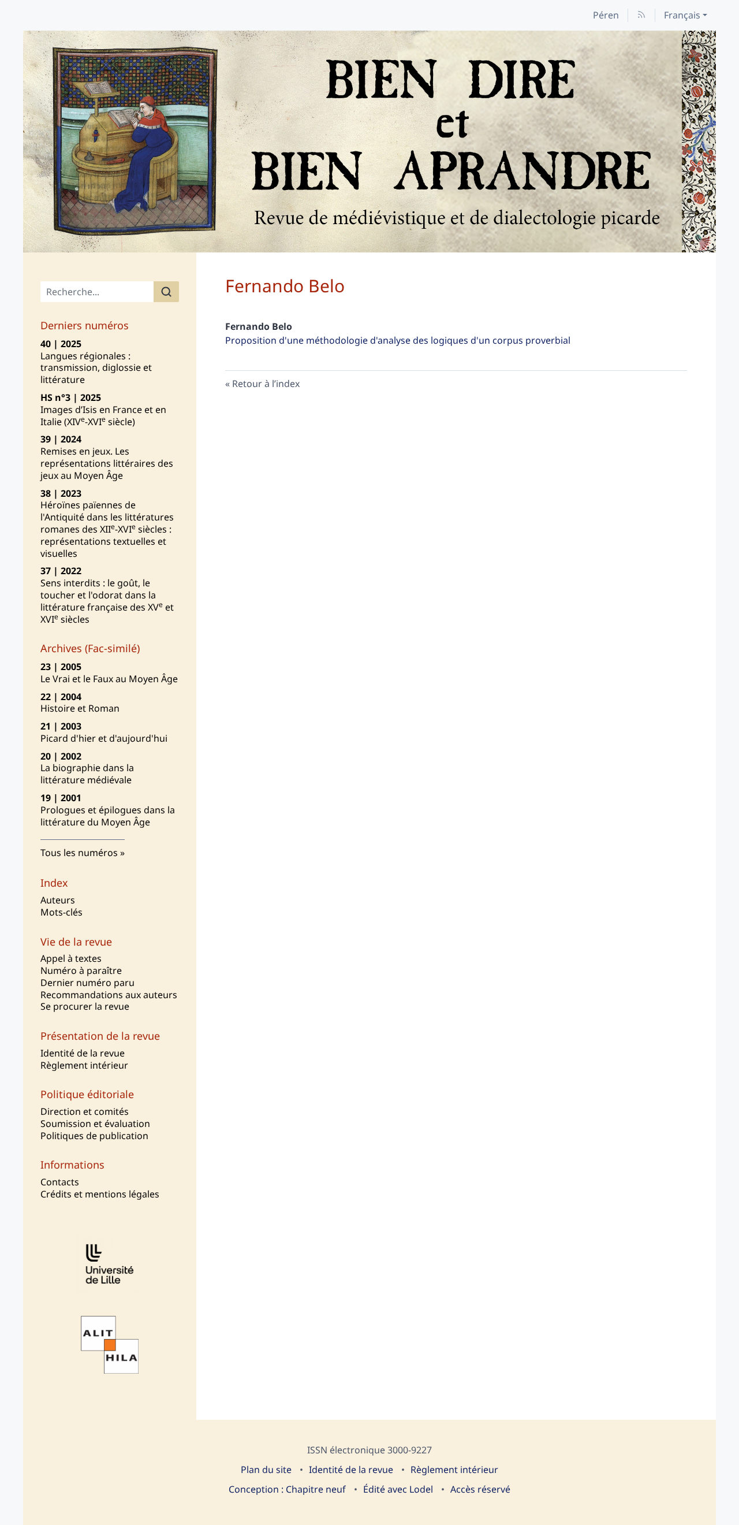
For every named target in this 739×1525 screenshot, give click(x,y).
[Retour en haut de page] (730, 8)
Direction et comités (84, 1111)
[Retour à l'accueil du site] (369, 141)
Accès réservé (480, 1489)
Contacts (59, 1182)
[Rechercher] (166, 291)
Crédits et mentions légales (99, 1194)
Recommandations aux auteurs (108, 994)
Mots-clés (61, 912)
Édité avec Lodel (398, 1489)
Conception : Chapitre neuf (287, 1489)
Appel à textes (71, 958)
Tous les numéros (79, 852)
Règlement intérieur (84, 1065)
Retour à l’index (266, 383)
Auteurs (57, 900)
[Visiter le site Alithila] (109, 1345)
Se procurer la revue (84, 1006)
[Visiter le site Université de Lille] (109, 1264)
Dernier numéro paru (87, 982)
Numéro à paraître (81, 970)
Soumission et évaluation (95, 1123)
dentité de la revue (82, 1053)
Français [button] (682, 15)
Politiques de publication (94, 1135)
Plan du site (266, 1469)
